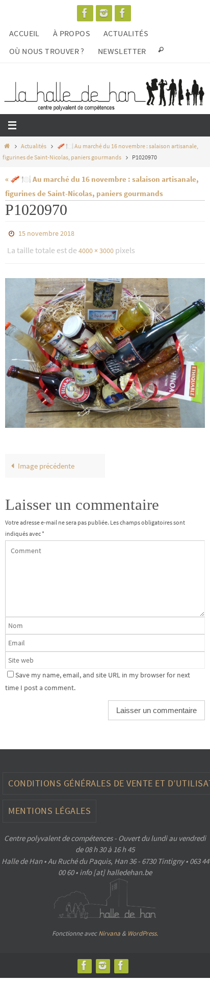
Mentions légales (49, 806)
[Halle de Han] (85, 13)
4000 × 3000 (96, 247)
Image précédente (46, 461)
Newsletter (122, 51)
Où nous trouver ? (47, 51)
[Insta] (104, 13)
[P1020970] (105, 348)
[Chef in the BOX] (123, 13)
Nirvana (109, 928)
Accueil (24, 33)
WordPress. (142, 928)
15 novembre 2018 (46, 232)
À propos (71, 33)
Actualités (125, 33)
